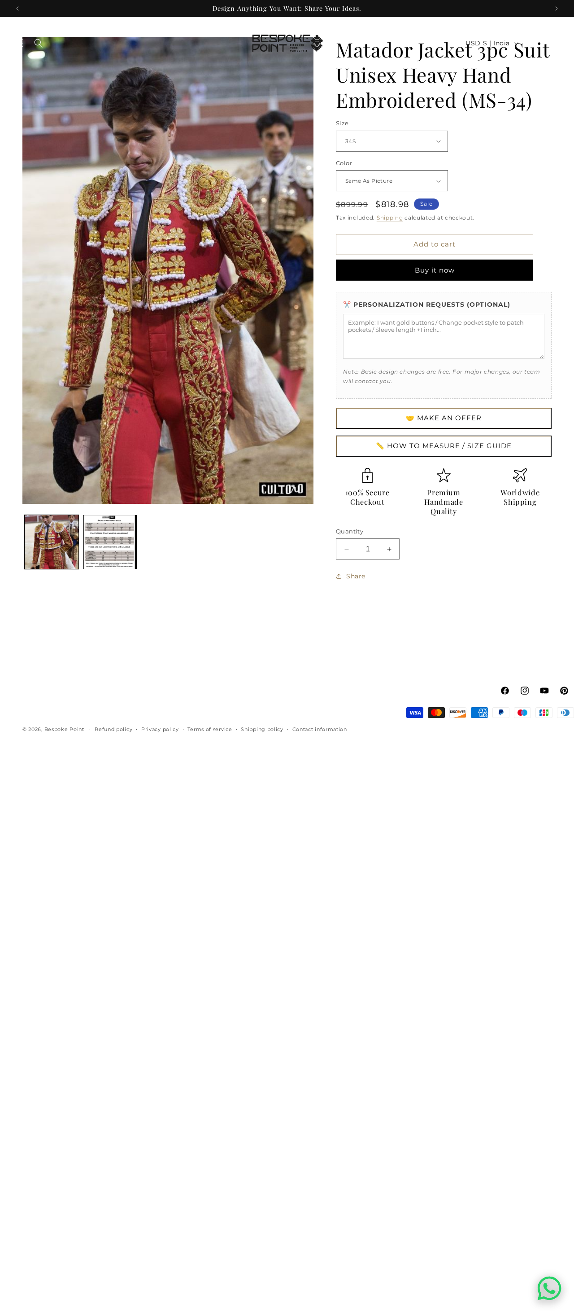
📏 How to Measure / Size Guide (444, 445)
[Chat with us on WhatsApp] (549, 1288)
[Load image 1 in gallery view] (51, 542)
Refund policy (113, 729)
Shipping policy (262, 729)
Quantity (349, 531)
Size (342, 123)
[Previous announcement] (17, 8)
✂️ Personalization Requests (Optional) (426, 304)
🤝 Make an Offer (444, 418)
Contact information (319, 729)
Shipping (390, 217)
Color (344, 163)
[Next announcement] (556, 8)
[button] (19, 43)
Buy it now (435, 270)
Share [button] (355, 576)
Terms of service (209, 729)
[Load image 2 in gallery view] (110, 542)
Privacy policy (160, 729)
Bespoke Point (65, 729)
